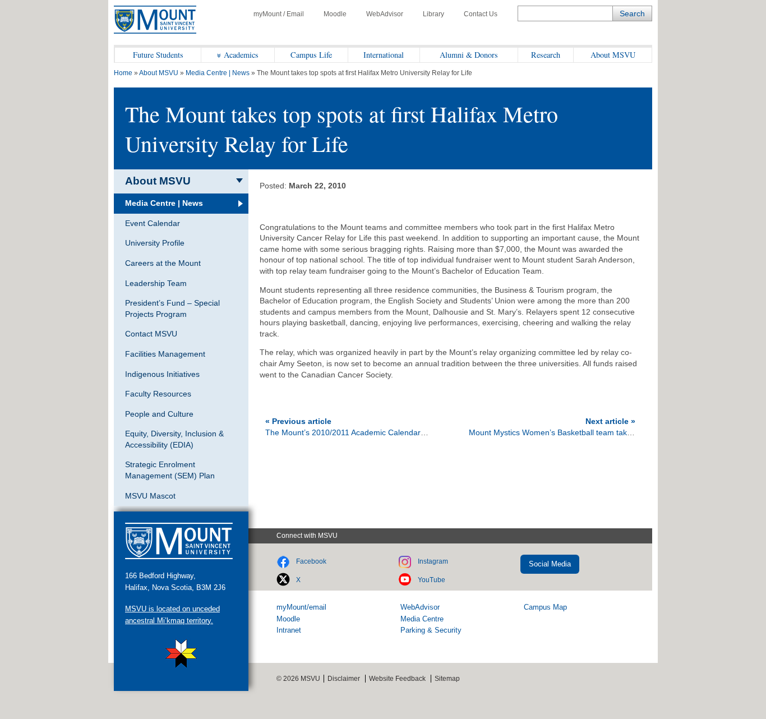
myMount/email (301, 607)
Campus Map (545, 607)
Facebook (311, 561)
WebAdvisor (384, 14)
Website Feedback (397, 679)
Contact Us (480, 14)
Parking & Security (431, 630)
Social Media (550, 564)
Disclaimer (343, 679)
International (383, 54)
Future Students (158, 54)
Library (433, 14)
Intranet (288, 630)
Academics (241, 54)
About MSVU (612, 54)
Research (545, 54)
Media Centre (422, 619)
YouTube (431, 580)
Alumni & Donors (469, 54)
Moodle (335, 14)
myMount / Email (278, 14)
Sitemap (447, 679)
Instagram (433, 561)
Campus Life (311, 54)
